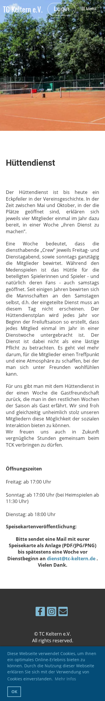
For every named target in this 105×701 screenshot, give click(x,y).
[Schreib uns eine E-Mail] (63, 612)
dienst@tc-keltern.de (71, 558)
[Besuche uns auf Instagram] (51, 612)
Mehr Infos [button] (65, 679)
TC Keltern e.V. (23, 9)
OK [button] (14, 691)
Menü (90, 8)
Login (61, 9)
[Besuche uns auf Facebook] (40, 612)
